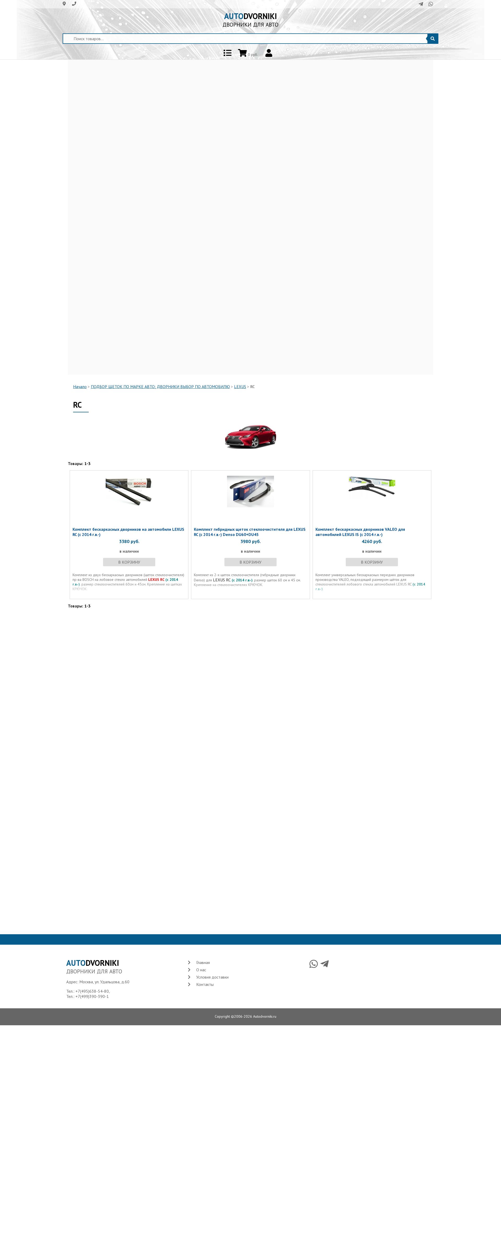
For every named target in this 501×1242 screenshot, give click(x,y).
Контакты (205, 984)
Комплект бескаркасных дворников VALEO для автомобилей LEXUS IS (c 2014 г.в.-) (360, 532)
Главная (203, 962)
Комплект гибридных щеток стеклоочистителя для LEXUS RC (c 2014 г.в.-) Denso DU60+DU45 (250, 532)
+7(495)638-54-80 (92, 991)
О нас (201, 969)
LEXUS (240, 386)
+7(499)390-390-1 (92, 996)
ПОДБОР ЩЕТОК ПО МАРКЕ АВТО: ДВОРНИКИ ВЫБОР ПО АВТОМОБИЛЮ (160, 386)
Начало (80, 386)
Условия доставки (212, 977)
